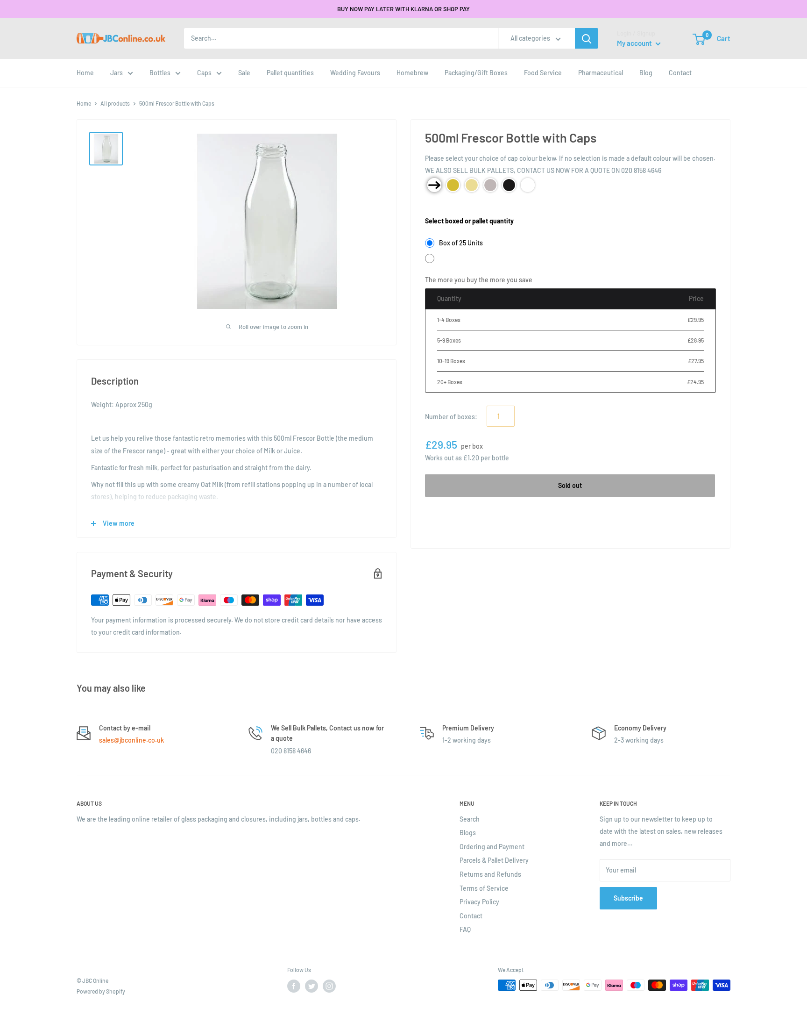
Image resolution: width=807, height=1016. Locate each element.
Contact (471, 916)
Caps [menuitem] (204, 73)
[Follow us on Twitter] (311, 986)
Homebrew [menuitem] (412, 73)
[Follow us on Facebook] (293, 986)
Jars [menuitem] (116, 73)
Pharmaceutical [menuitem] (600, 73)
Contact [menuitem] (680, 73)
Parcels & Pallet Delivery (494, 860)
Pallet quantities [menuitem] (290, 73)
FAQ (465, 929)
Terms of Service (484, 888)
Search (470, 819)
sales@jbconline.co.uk (131, 740)
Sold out (570, 485)
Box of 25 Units (461, 243)
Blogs (468, 833)
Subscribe (628, 898)
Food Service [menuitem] (543, 73)
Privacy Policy (479, 902)
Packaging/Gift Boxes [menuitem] (476, 73)
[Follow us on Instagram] (329, 986)
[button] (699, 39)
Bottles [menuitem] (159, 73)
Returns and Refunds (490, 874)
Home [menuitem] (85, 73)
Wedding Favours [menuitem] (355, 73)
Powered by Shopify (101, 991)
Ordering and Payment (492, 847)
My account (635, 43)
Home (84, 103)
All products (115, 103)
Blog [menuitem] (645, 73)
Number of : (451, 417)
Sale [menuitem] (244, 73)
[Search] (586, 38)
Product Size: (444, 206)
